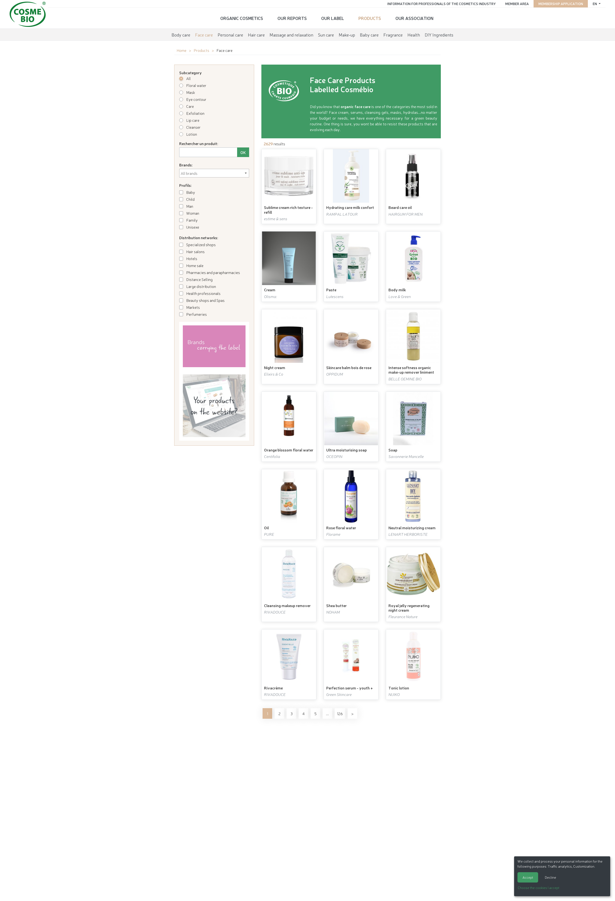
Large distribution (200, 286)
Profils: (185, 185)
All (188, 78)
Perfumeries (196, 314)
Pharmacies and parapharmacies (212, 272)
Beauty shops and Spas (205, 300)
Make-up (347, 34)
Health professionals (203, 293)
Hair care (256, 34)
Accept (528, 877)
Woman (192, 213)
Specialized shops (200, 244)
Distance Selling (199, 279)
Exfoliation (194, 113)
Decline (550, 877)
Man (189, 206)
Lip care (192, 120)
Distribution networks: (198, 237)
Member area (517, 3)
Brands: (186, 164)
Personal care (230, 34)
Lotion (191, 134)
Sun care (326, 34)
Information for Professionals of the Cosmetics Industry (441, 3)
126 (340, 713)
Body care (181, 34)
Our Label (332, 18)
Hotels (191, 258)
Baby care (369, 34)
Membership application (560, 3)
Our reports (292, 18)
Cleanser (193, 127)
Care (189, 106)
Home (181, 50)
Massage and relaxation (291, 34)
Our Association (414, 18)
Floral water (195, 85)
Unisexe (192, 227)
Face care (204, 34)
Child (190, 199)
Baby (190, 192)
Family (191, 220)
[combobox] (214, 173)
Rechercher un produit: (198, 143)
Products (369, 18)
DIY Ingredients (439, 34)
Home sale (194, 265)
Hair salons (195, 251)
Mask (190, 92)
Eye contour (195, 99)
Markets (192, 307)
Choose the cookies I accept (538, 887)
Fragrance (393, 34)
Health (413, 34)
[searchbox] (214, 173)
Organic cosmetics (241, 18)
